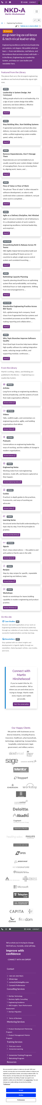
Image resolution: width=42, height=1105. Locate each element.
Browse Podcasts (9, 455)
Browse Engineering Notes (11, 482)
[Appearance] (39, 20)
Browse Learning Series (10, 535)
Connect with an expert (19, 960)
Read (5, 113)
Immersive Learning (16, 1049)
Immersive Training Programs (20, 1055)
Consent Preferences (17, 986)
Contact (32, 2)
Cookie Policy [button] (29, 1080)
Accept (21, 1090)
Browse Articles (8, 403)
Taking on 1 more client (29, 26)
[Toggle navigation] (37, 11)
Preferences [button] (7, 1084)
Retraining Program (16, 1059)
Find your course (15, 1046)
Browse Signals (8, 558)
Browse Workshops (9, 607)
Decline (21, 1095)
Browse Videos (8, 429)
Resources (9, 31)
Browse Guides (8, 508)
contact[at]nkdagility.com (19, 982)
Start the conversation (21, 704)
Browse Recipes (8, 581)
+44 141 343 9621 (16, 976)
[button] (24, 2)
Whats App (13, 979)
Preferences (21, 1100)
